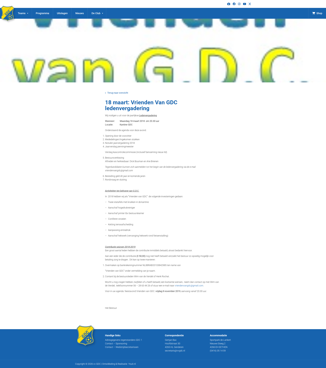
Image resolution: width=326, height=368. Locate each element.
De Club (96, 13)
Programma (42, 13)
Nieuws (79, 13)
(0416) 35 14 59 (218, 350)
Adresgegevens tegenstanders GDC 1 (123, 340)
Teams (21, 13)
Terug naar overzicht (117, 92)
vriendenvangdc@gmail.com (189, 285)
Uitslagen (62, 13)
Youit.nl (132, 364)
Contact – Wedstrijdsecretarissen (121, 347)
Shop (319, 13)
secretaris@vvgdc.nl (175, 350)
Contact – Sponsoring (116, 343)
